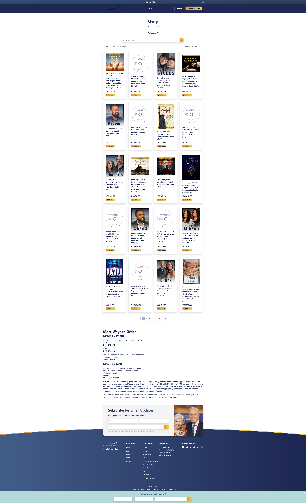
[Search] (182, 40)
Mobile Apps (147, 454)
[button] (203, 2)
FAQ (144, 458)
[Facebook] (183, 447)
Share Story (147, 468)
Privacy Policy (153, 486)
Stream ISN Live (194, 8)
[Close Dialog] (304, 493)
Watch (125, 8)
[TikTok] (198, 447)
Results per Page (191, 46)
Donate (179, 8)
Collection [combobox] (152, 33)
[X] (190, 447)
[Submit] (166, 427)
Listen (130, 8)
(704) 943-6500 (164, 452)
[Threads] (202, 447)
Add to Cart (111, 95)
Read (135, 8)
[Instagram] (187, 447)
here (194, 395)
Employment (147, 475)
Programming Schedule (150, 461)
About (150, 8)
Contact (145, 471)
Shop (140, 8)
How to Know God (110, 449)
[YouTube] (194, 447)
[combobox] (153, 40)
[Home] (112, 8)
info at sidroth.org (165, 455)
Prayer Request (148, 464)
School (145, 8)
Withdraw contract (149, 478)
